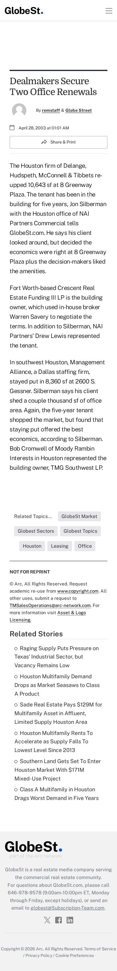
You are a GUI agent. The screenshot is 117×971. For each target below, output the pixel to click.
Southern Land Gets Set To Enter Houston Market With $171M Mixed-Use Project (57, 770)
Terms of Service (100, 948)
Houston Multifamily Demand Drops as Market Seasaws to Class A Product (57, 685)
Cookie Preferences (75, 955)
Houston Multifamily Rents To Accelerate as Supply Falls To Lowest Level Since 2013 (53, 741)
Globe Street (78, 110)
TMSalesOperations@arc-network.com (50, 605)
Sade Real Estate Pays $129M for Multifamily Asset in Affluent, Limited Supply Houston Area (58, 713)
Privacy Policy (39, 955)
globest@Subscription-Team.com (67, 908)
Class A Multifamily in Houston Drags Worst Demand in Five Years (56, 793)
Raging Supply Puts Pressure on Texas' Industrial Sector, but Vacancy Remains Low (56, 657)
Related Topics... (33, 516)
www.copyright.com (77, 591)
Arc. (40, 948)
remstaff (51, 110)
